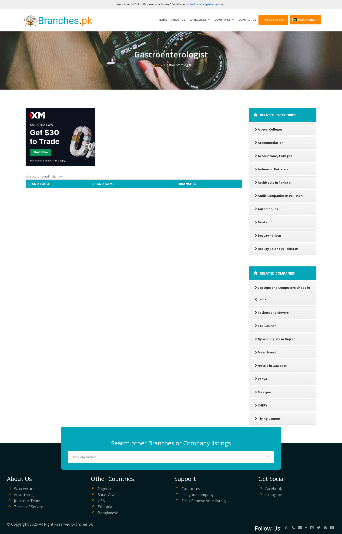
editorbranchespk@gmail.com (205, 4)
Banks (262, 222)
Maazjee (264, 392)
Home (163, 20)
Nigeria (104, 488)
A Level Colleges (270, 129)
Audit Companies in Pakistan (280, 196)
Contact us (190, 488)
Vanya (262, 379)
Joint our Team (27, 500)
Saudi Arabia (109, 494)
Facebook (273, 488)
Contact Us (247, 20)
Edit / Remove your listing (203, 500)
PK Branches (306, 20)
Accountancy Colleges (275, 156)
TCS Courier (267, 326)
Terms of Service (28, 506)
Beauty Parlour (269, 235)
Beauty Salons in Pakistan (278, 249)
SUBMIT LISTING (273, 19)
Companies (223, 20)
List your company (197, 494)
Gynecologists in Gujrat (276, 339)
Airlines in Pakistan (273, 169)
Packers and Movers (273, 312)
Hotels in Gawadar (272, 365)
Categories (198, 20)
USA (101, 500)
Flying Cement (269, 418)
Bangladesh (108, 512)
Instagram (274, 494)
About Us (178, 20)
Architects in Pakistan (275, 182)
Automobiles (268, 209)
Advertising (24, 494)
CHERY (262, 405)
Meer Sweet (267, 352)
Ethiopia (105, 506)
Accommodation (271, 143)
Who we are (24, 488)
